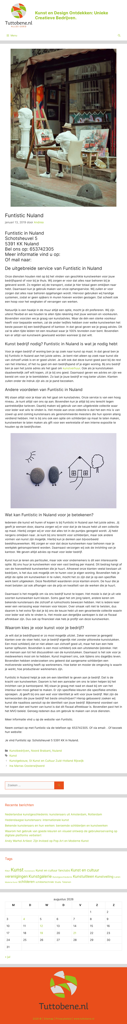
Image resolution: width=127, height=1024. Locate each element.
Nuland (57, 750)
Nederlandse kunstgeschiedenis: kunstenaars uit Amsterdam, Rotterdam (53, 814)
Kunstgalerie (40, 876)
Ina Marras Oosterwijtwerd (27, 765)
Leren (117, 877)
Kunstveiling (104, 877)
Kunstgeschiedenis (62, 877)
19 (41, 933)
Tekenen (66, 882)
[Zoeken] (59, 785)
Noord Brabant (41, 750)
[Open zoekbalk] (119, 35)
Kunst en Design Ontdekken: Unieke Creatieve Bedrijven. (71, 15)
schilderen (26, 882)
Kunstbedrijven (19, 750)
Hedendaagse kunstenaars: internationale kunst (37, 820)
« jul (7, 957)
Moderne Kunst (11, 882)
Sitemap (48, 1018)
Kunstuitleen (83, 876)
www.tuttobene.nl (84, 1018)
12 (41, 926)
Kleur (7, 870)
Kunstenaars (29, 871)
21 (74, 933)
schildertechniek (45, 882)
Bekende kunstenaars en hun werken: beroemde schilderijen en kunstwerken (56, 825)
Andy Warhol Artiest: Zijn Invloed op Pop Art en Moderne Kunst (47, 841)
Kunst (13, 755)
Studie (58, 882)
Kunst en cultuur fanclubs (53, 870)
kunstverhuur (71, 368)
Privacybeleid (63, 1018)
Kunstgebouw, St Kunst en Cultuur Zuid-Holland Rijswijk (46, 760)
